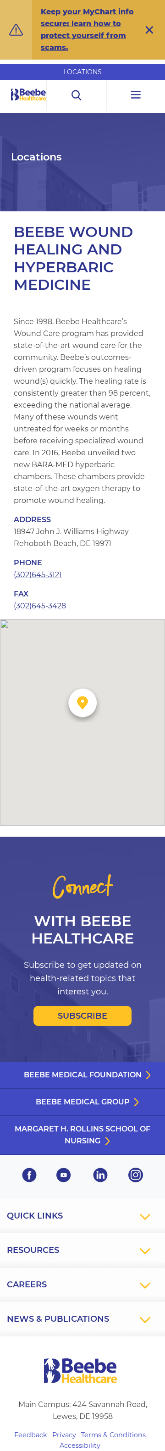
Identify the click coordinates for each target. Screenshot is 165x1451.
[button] (149, 29)
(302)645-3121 (38, 574)
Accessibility (80, 1445)
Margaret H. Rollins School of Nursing (82, 1135)
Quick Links (35, 1216)
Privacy (64, 1435)
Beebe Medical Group (83, 1102)
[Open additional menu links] (136, 95)
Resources (33, 1250)
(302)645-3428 (40, 605)
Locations (82, 72)
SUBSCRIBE (82, 1016)
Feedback (30, 1435)
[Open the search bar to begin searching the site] (76, 95)
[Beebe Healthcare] (28, 104)
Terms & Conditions (113, 1435)
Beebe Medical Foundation (83, 1074)
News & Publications (58, 1319)
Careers (27, 1285)
